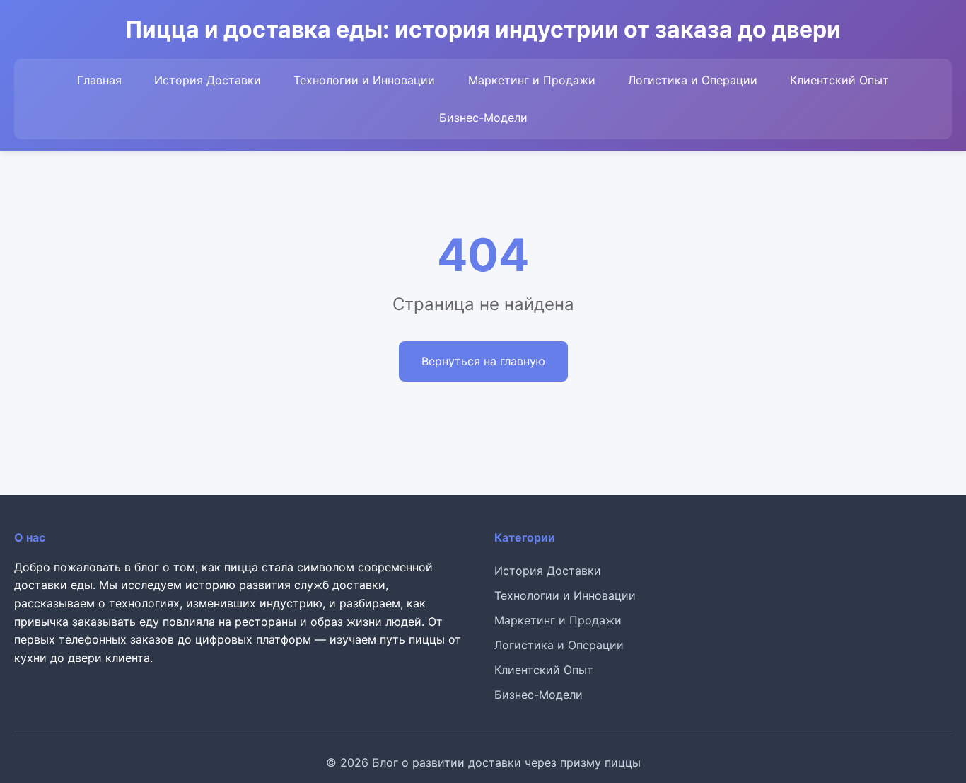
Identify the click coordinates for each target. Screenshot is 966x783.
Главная (99, 80)
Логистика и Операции (692, 80)
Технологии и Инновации (364, 80)
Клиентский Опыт (839, 80)
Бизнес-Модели (483, 117)
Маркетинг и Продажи (531, 80)
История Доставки (207, 80)
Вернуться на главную (483, 361)
